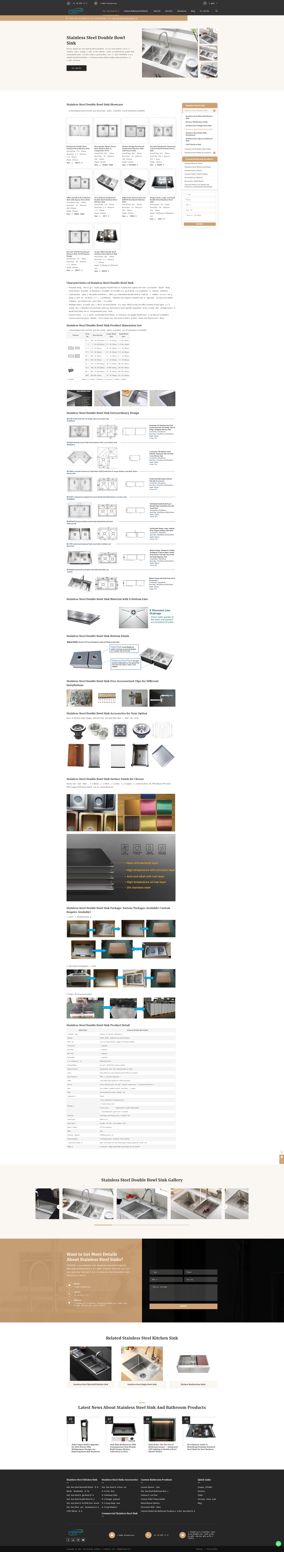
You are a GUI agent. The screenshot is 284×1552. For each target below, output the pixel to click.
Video (200, 1495)
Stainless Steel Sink (111, 11)
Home (71, 18)
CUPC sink (97, 298)
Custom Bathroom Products (136, 11)
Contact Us (204, 11)
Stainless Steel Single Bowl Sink (199, 126)
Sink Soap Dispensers (111, 1503)
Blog (193, 11)
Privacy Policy (212, 1549)
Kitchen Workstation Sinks (197, 122)
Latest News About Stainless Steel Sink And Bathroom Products (142, 1407)
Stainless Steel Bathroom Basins (198, 167)
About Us (156, 11)
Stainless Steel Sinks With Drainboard (196, 134)
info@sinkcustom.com (108, 3)
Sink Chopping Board (111, 1499)
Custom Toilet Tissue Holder (196, 174)
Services (168, 11)
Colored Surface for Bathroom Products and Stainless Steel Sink (198, 186)
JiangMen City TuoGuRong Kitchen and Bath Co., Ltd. (95, 1549)
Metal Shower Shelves (194, 178)
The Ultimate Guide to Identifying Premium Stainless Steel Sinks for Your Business (201, 1447)
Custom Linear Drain (193, 170)
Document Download (207, 1499)
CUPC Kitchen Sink (193, 144)
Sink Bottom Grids (109, 1495)
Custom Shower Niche (194, 163)
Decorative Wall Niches (194, 181)
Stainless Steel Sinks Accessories (198, 153)
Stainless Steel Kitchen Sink (100, 18)
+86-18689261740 (80, 3)
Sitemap (199, 1549)
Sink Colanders (108, 1491)
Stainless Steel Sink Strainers (114, 1487)
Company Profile (205, 1487)
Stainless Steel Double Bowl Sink (124, 18)
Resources (181, 11)
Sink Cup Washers (109, 1507)
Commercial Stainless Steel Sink (198, 149)
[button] (208, 28)
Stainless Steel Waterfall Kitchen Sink (199, 117)
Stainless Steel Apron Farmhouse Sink (199, 140)
